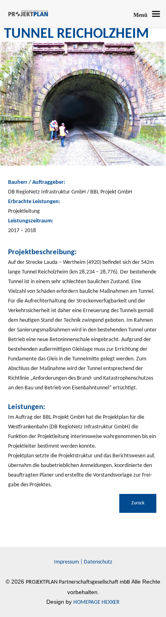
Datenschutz (98, 562)
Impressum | (69, 562)
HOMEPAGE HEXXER (96, 602)
